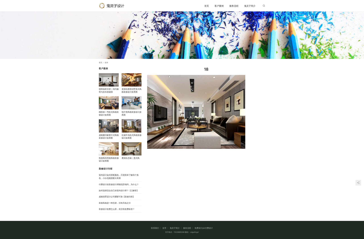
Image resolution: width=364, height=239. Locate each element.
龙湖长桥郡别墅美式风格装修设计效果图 (131, 90)
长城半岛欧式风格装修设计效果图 (131, 136)
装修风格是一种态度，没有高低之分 (115, 203)
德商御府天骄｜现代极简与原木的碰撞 (109, 90)
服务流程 (233, 5)
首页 (206, 5)
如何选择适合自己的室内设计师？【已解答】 (119, 190)
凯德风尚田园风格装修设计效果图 (109, 159)
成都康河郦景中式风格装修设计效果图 (109, 136)
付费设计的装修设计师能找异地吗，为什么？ (119, 184)
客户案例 (219, 5)
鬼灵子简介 (250, 5)
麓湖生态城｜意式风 (130, 158)
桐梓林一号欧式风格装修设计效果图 (109, 113)
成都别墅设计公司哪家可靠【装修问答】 (117, 196)
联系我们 (155, 228)
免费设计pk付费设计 (204, 228)
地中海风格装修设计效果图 (131, 113)
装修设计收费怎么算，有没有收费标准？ (117, 209)
